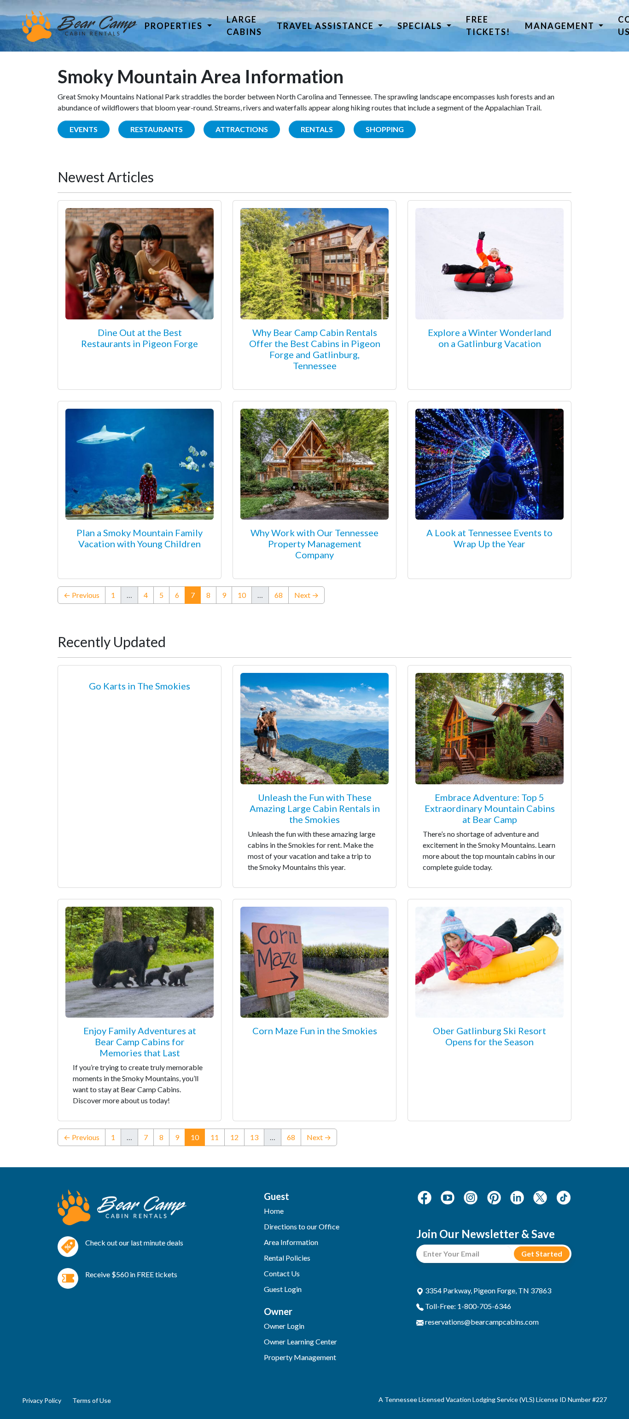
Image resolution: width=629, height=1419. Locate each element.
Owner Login (284, 1325)
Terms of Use (91, 1400)
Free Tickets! (488, 25)
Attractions (241, 129)
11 (214, 1137)
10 (242, 595)
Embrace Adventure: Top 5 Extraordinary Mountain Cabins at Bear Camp (490, 808)
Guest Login (283, 1289)
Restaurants (156, 129)
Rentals (317, 129)
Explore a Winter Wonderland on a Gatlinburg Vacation (490, 338)
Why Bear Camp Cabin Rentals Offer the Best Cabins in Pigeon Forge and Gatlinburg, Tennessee (314, 349)
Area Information (291, 1242)
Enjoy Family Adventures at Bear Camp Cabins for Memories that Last (139, 1041)
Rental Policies (287, 1257)
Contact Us (282, 1273)
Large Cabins (244, 25)
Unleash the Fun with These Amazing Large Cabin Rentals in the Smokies (315, 808)
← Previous (81, 595)
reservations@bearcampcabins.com (481, 1321)
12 (234, 1137)
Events (84, 129)
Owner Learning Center (300, 1341)
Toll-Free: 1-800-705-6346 (467, 1306)
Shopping (385, 129)
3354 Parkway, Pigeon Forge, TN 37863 (487, 1290)
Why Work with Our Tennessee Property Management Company (314, 543)
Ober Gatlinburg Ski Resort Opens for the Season (489, 1036)
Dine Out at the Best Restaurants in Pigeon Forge (139, 338)
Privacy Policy (41, 1400)
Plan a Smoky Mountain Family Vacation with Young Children (139, 538)
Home (274, 1210)
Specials (420, 26)
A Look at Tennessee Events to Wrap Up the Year (489, 538)
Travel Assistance (326, 26)
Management (561, 26)
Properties (175, 26)
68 (278, 595)
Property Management (300, 1357)
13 (254, 1137)
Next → (306, 595)
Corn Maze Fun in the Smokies (314, 1030)
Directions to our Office (301, 1226)
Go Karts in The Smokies (139, 685)
